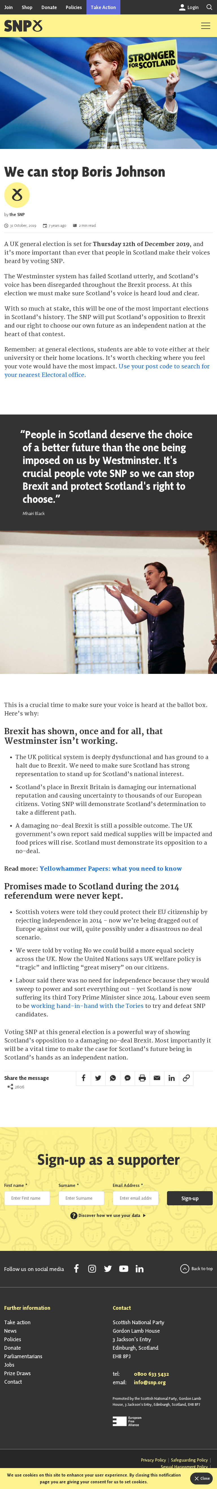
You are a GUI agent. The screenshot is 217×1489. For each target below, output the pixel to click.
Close (204, 1478)
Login (192, 7)
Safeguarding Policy (189, 1460)
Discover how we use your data (106, 1215)
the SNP (17, 214)
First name (16, 1185)
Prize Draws (17, 1373)
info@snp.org (150, 1382)
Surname (68, 1185)
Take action (17, 1322)
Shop (27, 7)
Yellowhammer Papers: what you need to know (111, 868)
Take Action (103, 7)
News (10, 1330)
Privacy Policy (153, 1460)
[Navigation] (206, 26)
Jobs (9, 1364)
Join (8, 7)
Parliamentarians (23, 1356)
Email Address (128, 1185)
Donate (49, 7)
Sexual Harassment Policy (184, 1467)
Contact (13, 1381)
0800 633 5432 (151, 1373)
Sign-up (190, 1198)
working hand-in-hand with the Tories (87, 1006)
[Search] (209, 7)
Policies (74, 7)
